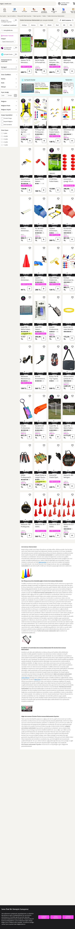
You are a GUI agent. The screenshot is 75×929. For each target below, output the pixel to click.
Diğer (41, 25)
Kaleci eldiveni (25, 677)
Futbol (44, 16)
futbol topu (37, 679)
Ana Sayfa (3, 16)
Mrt (64, 25)
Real (57, 25)
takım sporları (42, 562)
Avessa (33, 25)
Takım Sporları (37, 16)
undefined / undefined (9, 25)
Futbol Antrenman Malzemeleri (56, 16)
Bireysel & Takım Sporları (24, 16)
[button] (25, 55)
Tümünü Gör (68, 80)
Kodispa (24, 25)
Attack (49, 25)
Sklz (71, 25)
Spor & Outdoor (11, 16)
